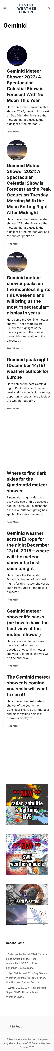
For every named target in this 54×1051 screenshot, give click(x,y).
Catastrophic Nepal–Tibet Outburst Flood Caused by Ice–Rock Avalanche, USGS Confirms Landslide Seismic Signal (27, 961)
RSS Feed (16, 1026)
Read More (13, 131)
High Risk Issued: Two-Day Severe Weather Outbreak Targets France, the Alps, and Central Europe (26, 978)
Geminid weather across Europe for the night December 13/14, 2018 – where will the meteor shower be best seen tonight (28, 550)
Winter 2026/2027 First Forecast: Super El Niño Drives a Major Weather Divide (26, 992)
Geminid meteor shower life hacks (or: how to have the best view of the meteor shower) (28, 622)
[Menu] (4, 8)
